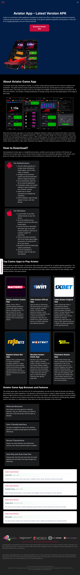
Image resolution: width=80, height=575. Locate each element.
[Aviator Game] (3, 2)
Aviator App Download (12, 472)
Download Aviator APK (39, 28)
